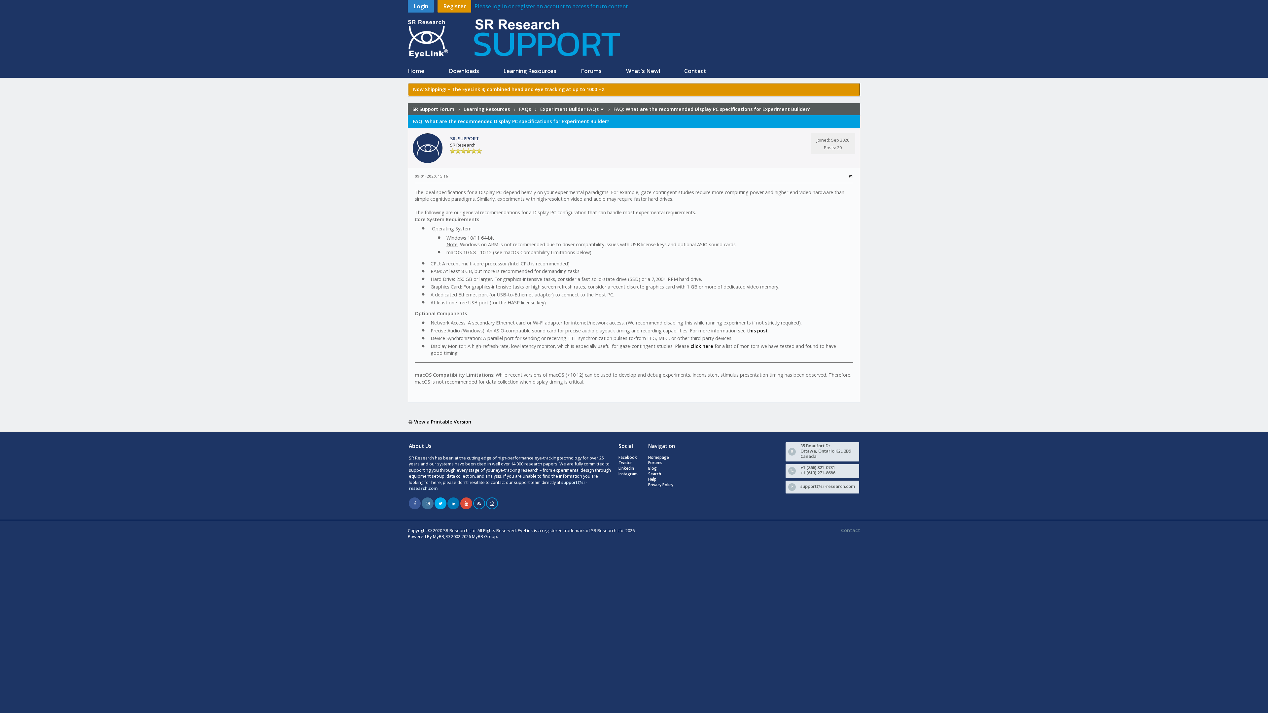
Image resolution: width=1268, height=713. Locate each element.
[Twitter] (440, 503)
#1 (851, 176)
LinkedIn (626, 468)
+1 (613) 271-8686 (817, 473)
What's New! (643, 71)
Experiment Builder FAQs (569, 109)
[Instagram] (428, 503)
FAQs (525, 109)
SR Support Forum (433, 109)
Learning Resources (529, 71)
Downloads (464, 71)
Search (654, 473)
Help (652, 479)
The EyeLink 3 (468, 89)
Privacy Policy (660, 484)
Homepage (658, 457)
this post (757, 330)
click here (701, 346)
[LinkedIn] (453, 503)
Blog (652, 468)
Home (416, 71)
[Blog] (479, 503)
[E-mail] (492, 503)
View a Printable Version (442, 422)
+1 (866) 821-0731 (817, 467)
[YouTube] (466, 503)
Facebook (627, 457)
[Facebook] (415, 503)
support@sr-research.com (827, 486)
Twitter (625, 462)
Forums (591, 71)
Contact (695, 71)
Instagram (628, 473)
